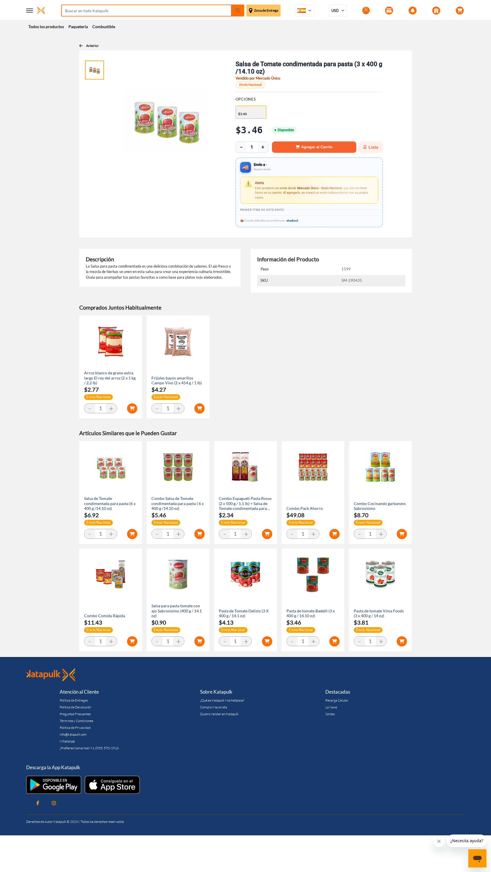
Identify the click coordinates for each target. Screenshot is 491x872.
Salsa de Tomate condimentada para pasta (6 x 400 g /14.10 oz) (110, 503)
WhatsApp (67, 741)
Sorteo (330, 714)
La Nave (331, 707)
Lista (370, 147)
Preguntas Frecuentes (75, 714)
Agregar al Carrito (316, 147)
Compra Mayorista (213, 707)
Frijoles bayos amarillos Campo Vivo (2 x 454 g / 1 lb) (176, 380)
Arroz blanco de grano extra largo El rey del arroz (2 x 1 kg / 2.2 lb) (110, 377)
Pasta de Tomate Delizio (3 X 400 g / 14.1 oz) (244, 613)
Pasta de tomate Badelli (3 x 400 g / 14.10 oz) (310, 613)
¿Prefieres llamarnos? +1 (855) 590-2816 (89, 748)
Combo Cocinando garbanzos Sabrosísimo (380, 506)
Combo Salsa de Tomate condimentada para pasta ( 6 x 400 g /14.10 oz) (177, 503)
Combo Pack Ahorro (304, 508)
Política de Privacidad (75, 727)
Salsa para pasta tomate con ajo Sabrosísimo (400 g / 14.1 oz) (176, 610)
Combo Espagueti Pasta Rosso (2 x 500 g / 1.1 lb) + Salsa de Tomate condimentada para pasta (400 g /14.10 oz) (245, 503)
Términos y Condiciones (76, 721)
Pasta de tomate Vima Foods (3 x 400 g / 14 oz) (379, 613)
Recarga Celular (336, 700)
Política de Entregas (74, 700)
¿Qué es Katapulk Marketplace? (222, 700)
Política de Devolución (75, 707)
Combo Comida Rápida (104, 615)
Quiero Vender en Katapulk (219, 714)
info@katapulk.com (73, 734)
